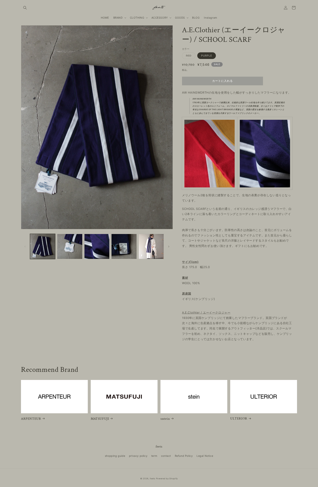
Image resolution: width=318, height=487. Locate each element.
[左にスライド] (25, 246)
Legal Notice (205, 455)
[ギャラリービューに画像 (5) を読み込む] (151, 246)
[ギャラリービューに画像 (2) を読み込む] (69, 246)
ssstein (165, 418)
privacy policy (138, 455)
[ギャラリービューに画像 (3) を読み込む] (96, 246)
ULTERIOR (238, 418)
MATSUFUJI (100, 418)
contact (166, 455)
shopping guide (115, 455)
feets (152, 478)
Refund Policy (184, 455)
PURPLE (206, 55)
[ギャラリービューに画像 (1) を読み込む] (42, 246)
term (154, 455)
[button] (25, 8)
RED (190, 56)
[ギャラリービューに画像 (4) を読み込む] (124, 246)
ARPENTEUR (31, 418)
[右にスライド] (169, 246)
